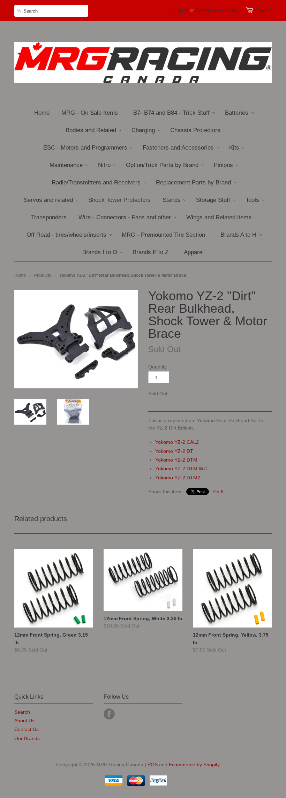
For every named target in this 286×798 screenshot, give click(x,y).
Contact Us (26, 729)
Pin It (218, 491)
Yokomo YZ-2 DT (174, 451)
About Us (24, 720)
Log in (181, 10)
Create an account (216, 10)
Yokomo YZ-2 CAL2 (177, 442)
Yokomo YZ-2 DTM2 (177, 477)
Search (22, 712)
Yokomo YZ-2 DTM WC (181, 468)
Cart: (264, 10)
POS (153, 764)
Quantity (157, 367)
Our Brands (27, 738)
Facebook (109, 714)
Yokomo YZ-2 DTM (176, 460)
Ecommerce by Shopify (194, 764)
